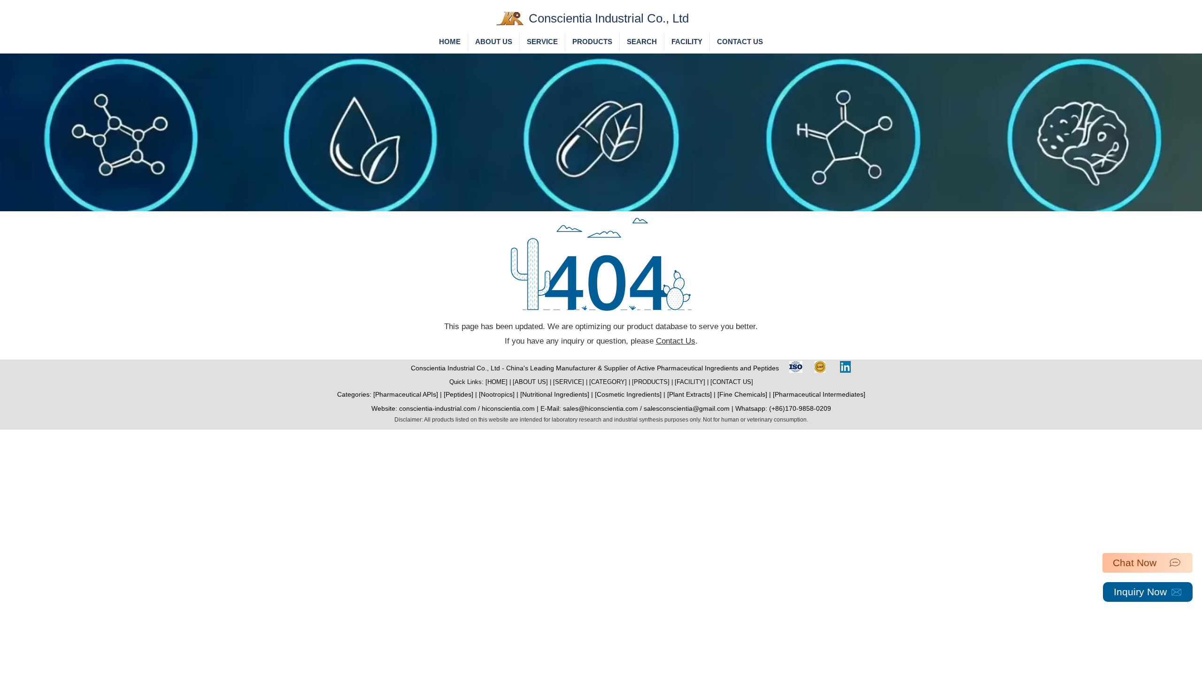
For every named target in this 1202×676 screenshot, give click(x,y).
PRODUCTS (651, 381)
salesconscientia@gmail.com (687, 408)
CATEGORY (608, 381)
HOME (496, 381)
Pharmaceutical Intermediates (819, 394)
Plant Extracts (689, 394)
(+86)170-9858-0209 (800, 408)
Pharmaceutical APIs (405, 394)
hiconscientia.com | (511, 408)
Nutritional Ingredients (554, 394)
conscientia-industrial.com (437, 408)
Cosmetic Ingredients (628, 394)
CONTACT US (731, 381)
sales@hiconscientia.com (600, 408)
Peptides (458, 394)
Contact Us (675, 341)
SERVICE (568, 381)
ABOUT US (530, 381)
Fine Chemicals (742, 394)
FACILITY (690, 381)
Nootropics (497, 394)
